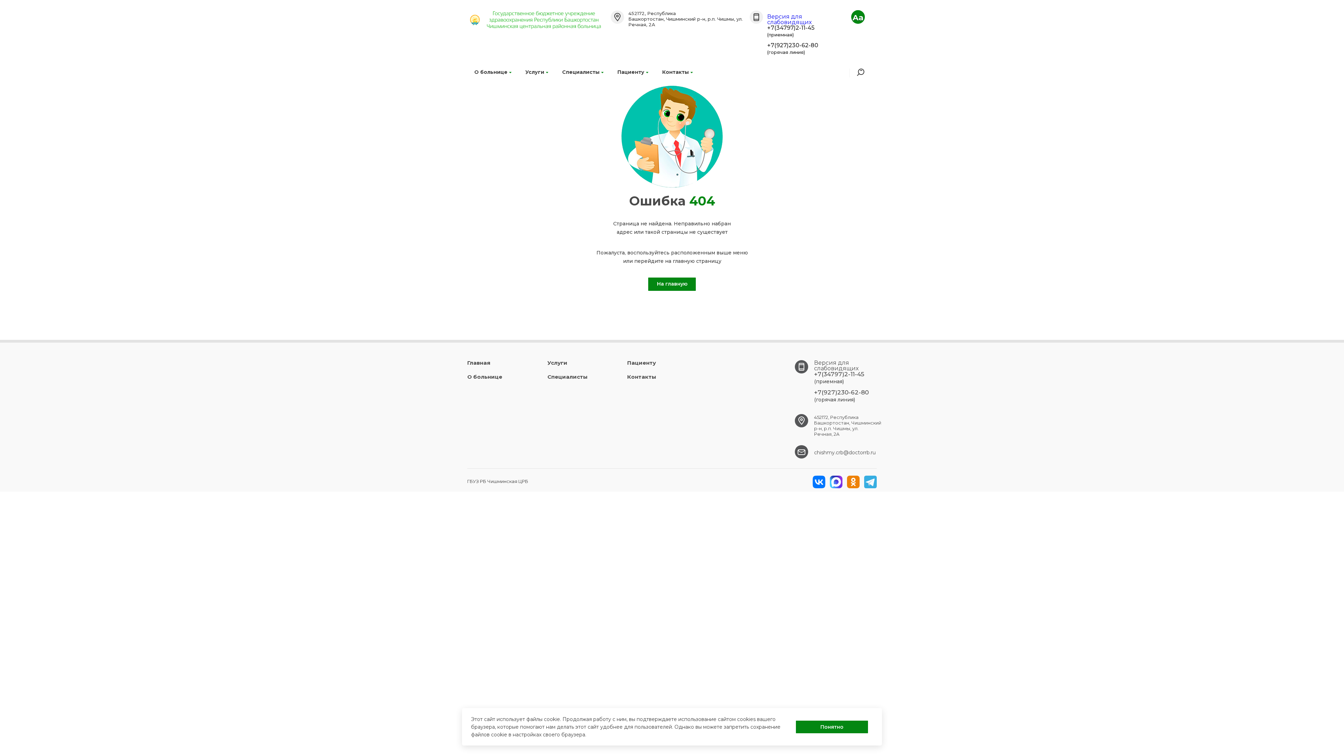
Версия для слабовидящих (789, 19)
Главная (478, 362)
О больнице (490, 72)
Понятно (832, 727)
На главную (672, 284)
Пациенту (630, 72)
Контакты (675, 72)
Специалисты (581, 72)
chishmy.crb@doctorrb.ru (845, 452)
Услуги (534, 72)
